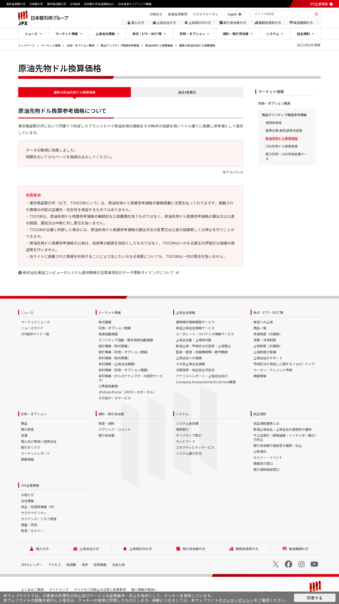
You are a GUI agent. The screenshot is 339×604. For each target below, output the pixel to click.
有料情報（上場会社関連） (117, 364)
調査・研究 (29, 524)
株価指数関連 (108, 334)
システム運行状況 (189, 453)
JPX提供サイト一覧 (35, 334)
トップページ (26, 45)
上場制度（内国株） (267, 346)
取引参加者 (106, 435)
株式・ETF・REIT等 (268, 312)
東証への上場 (263, 322)
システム (182, 414)
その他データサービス (114, 398)
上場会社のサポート (267, 358)
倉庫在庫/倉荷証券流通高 (283, 130)
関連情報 (259, 376)
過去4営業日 (187, 92)
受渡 (24, 435)
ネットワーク (185, 441)
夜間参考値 (273, 122)
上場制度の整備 (264, 352)
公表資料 (259, 451)
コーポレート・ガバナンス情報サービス (205, 334)
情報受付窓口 (263, 463)
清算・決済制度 (264, 340)
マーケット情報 (50, 45)
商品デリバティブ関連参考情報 (120, 45)
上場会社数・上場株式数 (193, 340)
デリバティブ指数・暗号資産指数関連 (125, 340)
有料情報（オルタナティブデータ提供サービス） (130, 378)
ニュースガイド (32, 328)
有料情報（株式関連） (114, 358)
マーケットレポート (35, 453)
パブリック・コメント (114, 429)
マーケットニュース (35, 322)
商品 (24, 423)
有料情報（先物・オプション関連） (124, 370)
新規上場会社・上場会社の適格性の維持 (282, 429)
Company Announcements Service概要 (206, 382)
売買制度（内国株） (267, 334)
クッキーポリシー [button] (238, 600)
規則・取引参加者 (111, 414)
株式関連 (104, 322)
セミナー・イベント (267, 457)
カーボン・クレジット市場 (272, 370)
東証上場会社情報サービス (195, 328)
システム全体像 (187, 423)
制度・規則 (106, 423)
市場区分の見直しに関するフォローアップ (284, 364)
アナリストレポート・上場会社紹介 (202, 376)
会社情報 (27, 500)
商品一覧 (259, 328)
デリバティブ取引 (189, 435)
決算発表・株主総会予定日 (195, 370)
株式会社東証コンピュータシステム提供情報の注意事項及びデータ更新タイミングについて (98, 272)
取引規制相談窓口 (266, 469)
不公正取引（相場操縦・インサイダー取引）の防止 (285, 437)
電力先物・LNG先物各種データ (286, 156)
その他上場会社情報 (190, 364)
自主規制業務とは (266, 423)
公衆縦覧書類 (108, 386)
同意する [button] (315, 598)
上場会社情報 (185, 312)
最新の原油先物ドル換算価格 (197, 45)
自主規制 (259, 414)
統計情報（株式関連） (114, 346)
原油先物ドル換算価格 (159, 45)
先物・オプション (34, 414)
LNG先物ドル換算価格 (281, 146)
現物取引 (182, 429)
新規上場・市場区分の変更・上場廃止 (203, 346)
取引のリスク (30, 447)
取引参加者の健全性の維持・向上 (277, 445)
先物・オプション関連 (80, 45)
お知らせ (27, 494)
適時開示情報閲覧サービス (195, 322)
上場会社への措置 (189, 358)
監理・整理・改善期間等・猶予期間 (202, 352)
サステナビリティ (34, 512)
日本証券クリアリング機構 (134, 4)
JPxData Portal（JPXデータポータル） (127, 392)
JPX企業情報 (318, 4)
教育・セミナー (32, 530)
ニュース (27, 312)
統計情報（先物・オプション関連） (124, 352)
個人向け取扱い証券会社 (38, 441)
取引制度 (27, 429)
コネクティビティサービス (195, 447)
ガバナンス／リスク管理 (38, 518)
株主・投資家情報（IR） (38, 506)
